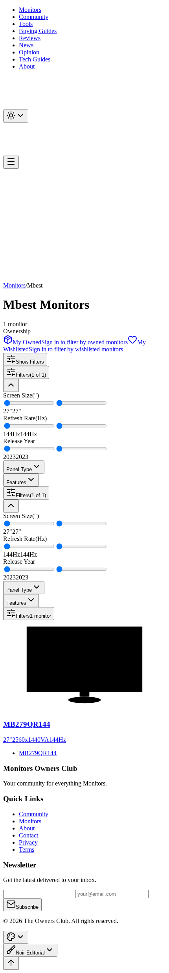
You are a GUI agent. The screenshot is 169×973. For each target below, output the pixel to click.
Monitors (30, 9)
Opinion (29, 52)
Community (33, 16)
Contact (28, 835)
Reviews (29, 38)
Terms (26, 849)
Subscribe (27, 907)
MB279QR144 (38, 753)
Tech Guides (34, 59)
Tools (26, 23)
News (26, 45)
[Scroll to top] (11, 963)
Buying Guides (38, 31)
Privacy (28, 842)
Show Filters (30, 362)
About (27, 66)
